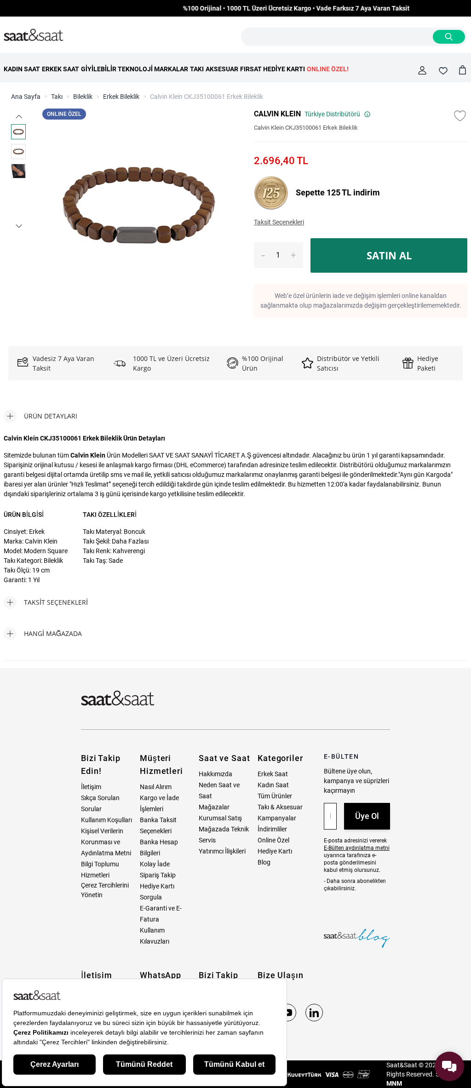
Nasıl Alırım (156, 786)
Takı (57, 96)
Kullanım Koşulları (106, 820)
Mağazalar (214, 807)
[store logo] (33, 35)
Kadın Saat (273, 785)
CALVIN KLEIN (277, 113)
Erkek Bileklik (121, 96)
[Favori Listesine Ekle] (460, 116)
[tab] (40, 416)
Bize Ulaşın (281, 975)
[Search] (449, 37)
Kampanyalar (277, 818)
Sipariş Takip (158, 875)
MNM (394, 1083)
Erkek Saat (273, 774)
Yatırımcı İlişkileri (222, 851)
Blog (264, 862)
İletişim (91, 786)
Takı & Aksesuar (280, 807)
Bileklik (82, 96)
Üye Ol (367, 816)
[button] (18, 116)
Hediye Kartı (275, 851)
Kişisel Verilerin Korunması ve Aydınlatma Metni (106, 842)
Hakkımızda (215, 774)
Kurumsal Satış (220, 818)
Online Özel (273, 840)
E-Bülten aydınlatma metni (357, 848)
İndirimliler (272, 829)
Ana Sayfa (25, 96)
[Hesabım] (422, 70)
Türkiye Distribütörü (332, 114)
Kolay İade (155, 864)
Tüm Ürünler (275, 796)
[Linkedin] (314, 1012)
